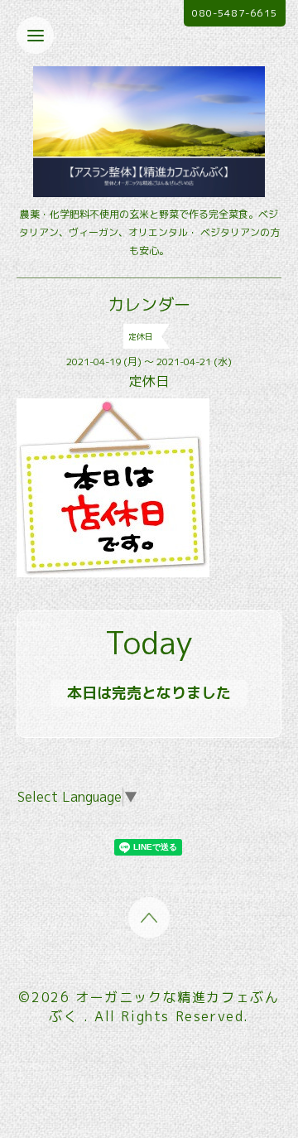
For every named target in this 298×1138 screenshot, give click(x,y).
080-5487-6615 (234, 13)
